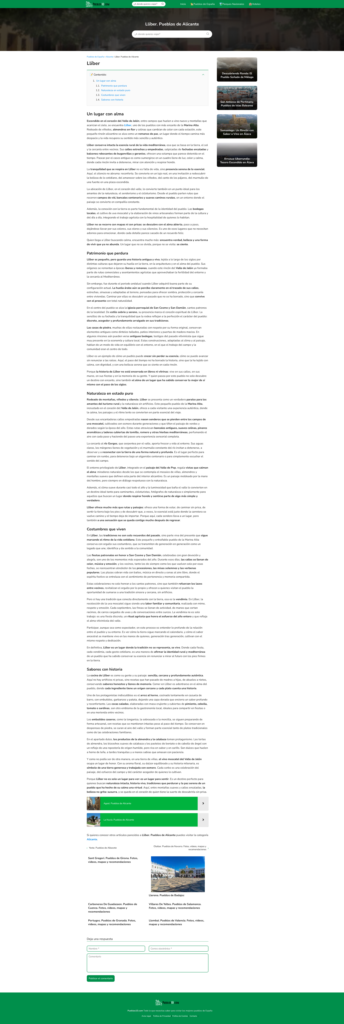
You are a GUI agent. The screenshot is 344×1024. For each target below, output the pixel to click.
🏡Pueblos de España (203, 4)
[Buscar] (162, 4)
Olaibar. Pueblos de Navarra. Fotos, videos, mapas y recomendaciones (180, 848)
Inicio (183, 4)
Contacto (193, 1016)
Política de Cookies (180, 1016)
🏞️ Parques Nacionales (231, 4)
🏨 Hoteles (255, 4)
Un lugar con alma (106, 80)
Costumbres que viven (113, 95)
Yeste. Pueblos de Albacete (103, 847)
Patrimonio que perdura (114, 85)
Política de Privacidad (162, 1016)
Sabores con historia (112, 99)
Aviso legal (146, 1016)
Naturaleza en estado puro (115, 90)
